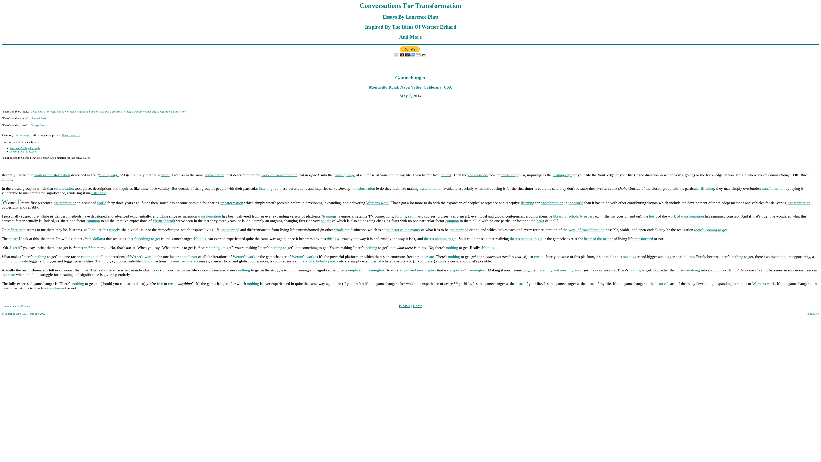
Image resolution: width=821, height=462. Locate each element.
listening (265, 188)
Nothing (200, 239)
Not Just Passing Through (25, 148)
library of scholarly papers (573, 216)
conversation (214, 175)
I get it (15, 248)
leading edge (109, 175)
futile (35, 274)
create (429, 257)
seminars (415, 216)
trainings (330, 216)
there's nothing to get (143, 239)
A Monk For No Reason (23, 151)
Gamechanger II (71, 135)
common (93, 221)
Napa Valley (410, 87)
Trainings (102, 261)
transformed (230, 230)
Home (417, 306)
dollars (446, 175)
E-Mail (404, 306)
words (339, 230)
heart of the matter (598, 239)
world (101, 203)
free (160, 283)
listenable (98, 193)
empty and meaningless (366, 270)
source (326, 221)
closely (114, 230)
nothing (90, 248)
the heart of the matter (403, 230)
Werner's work (377, 203)
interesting (509, 175)
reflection (14, 230)
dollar (165, 175)
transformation (363, 188)
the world (575, 203)
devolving (692, 270)
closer (13, 239)
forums (400, 216)
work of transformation (52, 175)
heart (653, 216)
